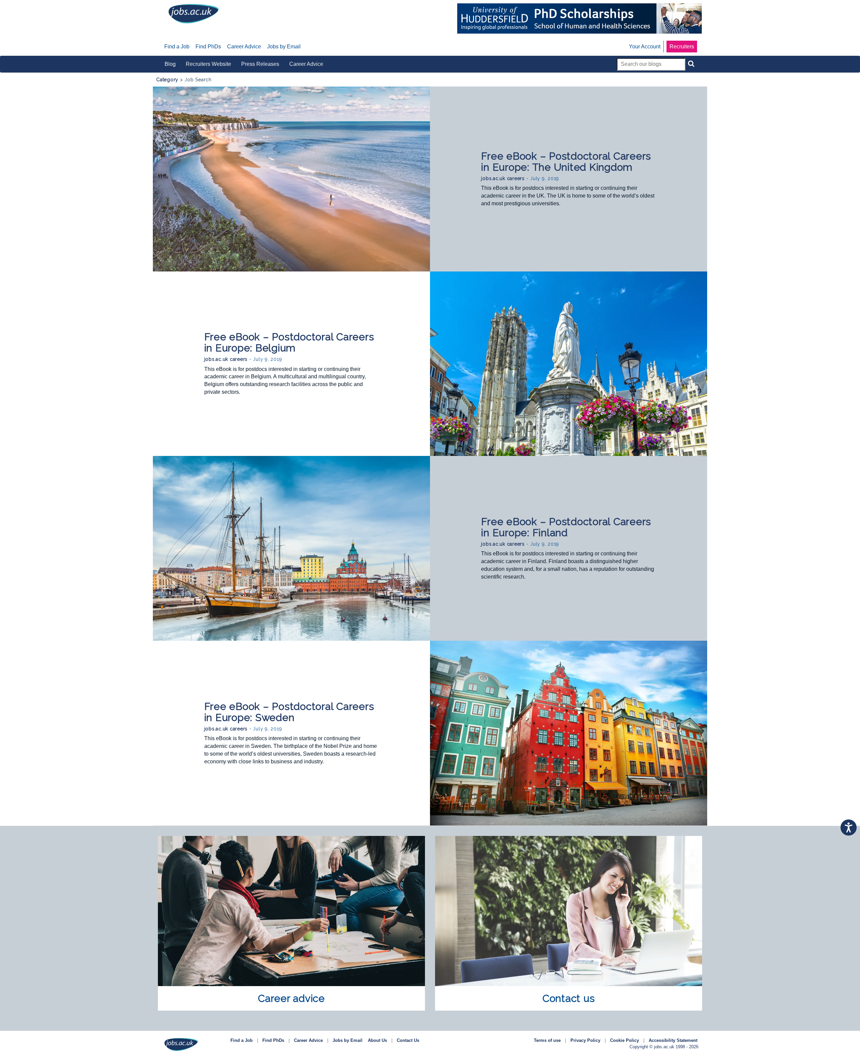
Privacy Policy (585, 1040)
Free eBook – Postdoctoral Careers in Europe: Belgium (289, 342)
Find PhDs (273, 1040)
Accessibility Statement (673, 1040)
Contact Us (408, 1040)
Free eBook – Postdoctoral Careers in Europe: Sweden (289, 712)
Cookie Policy (624, 1040)
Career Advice (308, 1040)
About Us (377, 1040)
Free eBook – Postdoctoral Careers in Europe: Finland (566, 527)
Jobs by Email (347, 1040)
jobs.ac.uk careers (503, 178)
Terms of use (547, 1040)
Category (167, 79)
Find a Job (241, 1040)
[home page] (193, 13)
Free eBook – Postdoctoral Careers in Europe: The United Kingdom (566, 161)
